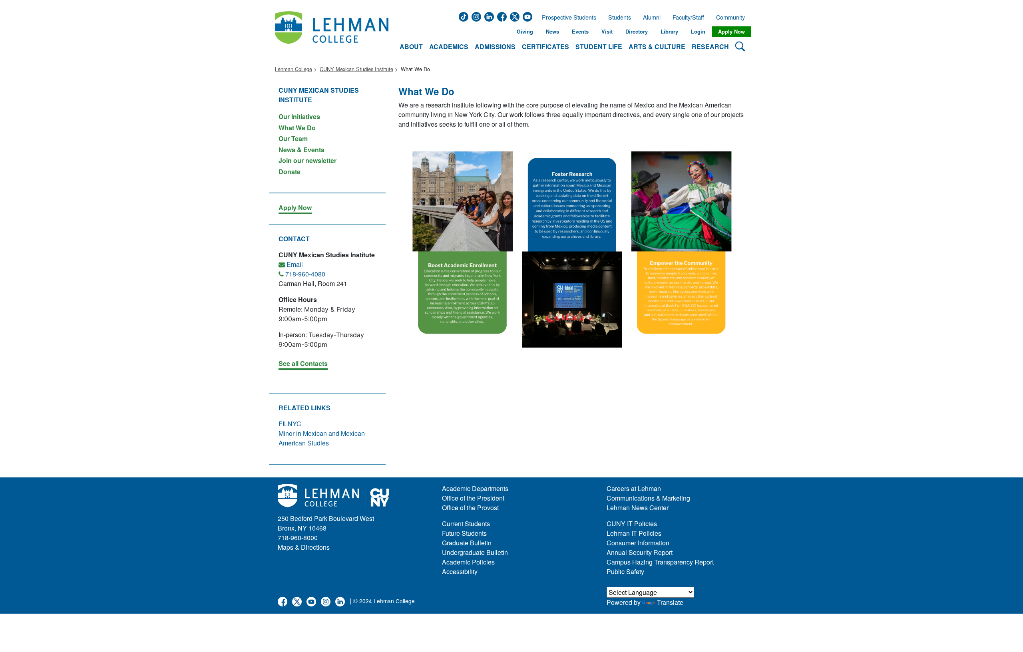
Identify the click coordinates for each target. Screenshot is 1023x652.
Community (733, 17)
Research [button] (710, 46)
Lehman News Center (638, 507)
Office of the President (473, 498)
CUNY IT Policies (632, 523)
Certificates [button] (545, 46)
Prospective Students (566, 17)
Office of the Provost (470, 507)
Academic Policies (468, 562)
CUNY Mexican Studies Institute (356, 69)
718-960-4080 (305, 273)
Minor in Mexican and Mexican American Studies (322, 438)
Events (580, 31)
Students (620, 17)
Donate (290, 171)
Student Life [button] (598, 46)
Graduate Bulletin (467, 542)
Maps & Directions (304, 547)
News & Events (301, 149)
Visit (607, 31)
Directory (636, 31)
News (552, 31)
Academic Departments (475, 488)
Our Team (293, 138)
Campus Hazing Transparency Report (660, 562)
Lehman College (293, 69)
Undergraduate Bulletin (475, 552)
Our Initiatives (299, 116)
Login (698, 31)
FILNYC (290, 423)
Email (295, 264)
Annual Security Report (640, 552)
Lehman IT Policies (634, 533)
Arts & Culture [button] (657, 46)
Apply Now (731, 31)
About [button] (411, 46)
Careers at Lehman (634, 488)
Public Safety (625, 571)
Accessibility (460, 571)
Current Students (466, 523)
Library (669, 31)
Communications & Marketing (648, 498)
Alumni (651, 17)
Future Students (464, 533)
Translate (670, 602)
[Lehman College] (331, 31)
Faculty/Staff (688, 17)
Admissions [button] (495, 46)
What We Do (297, 127)
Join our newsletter (307, 160)
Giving (525, 31)
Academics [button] (448, 46)
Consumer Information (638, 542)
